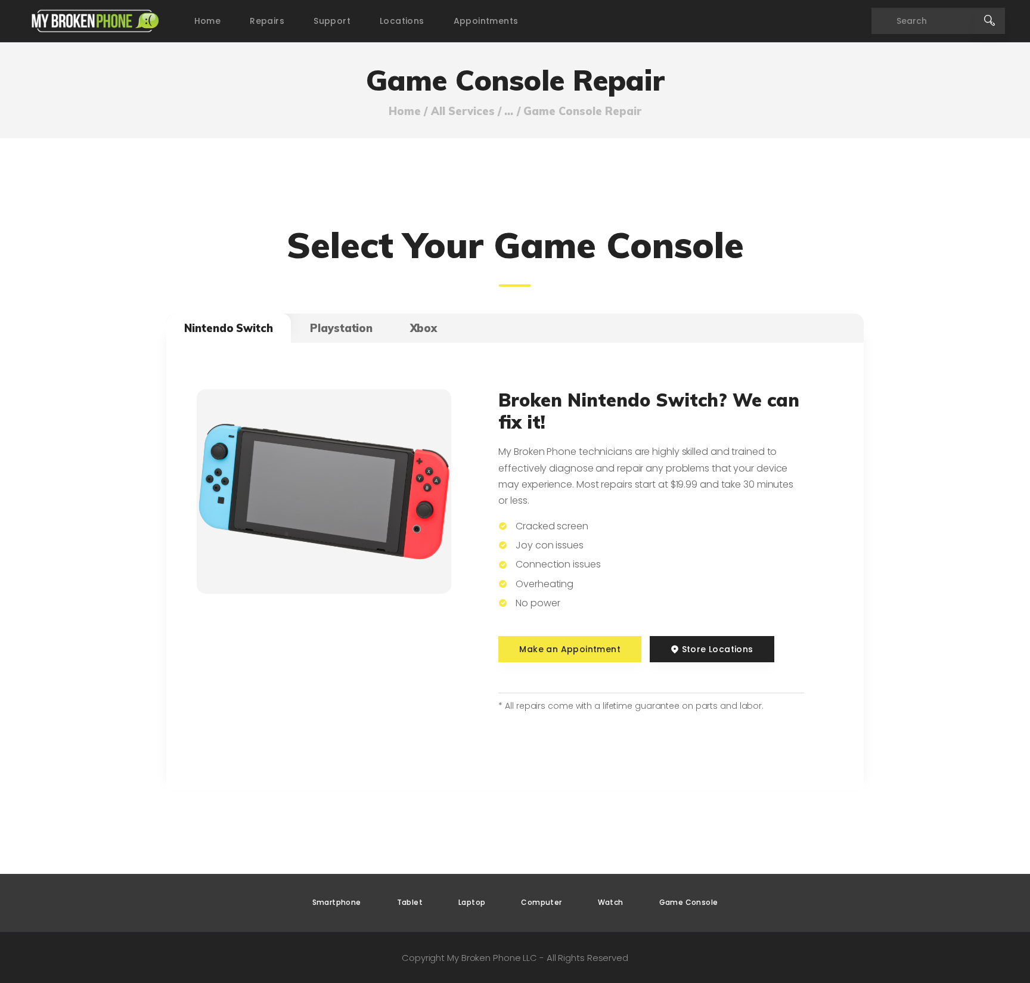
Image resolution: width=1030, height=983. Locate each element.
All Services (463, 111)
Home (405, 111)
